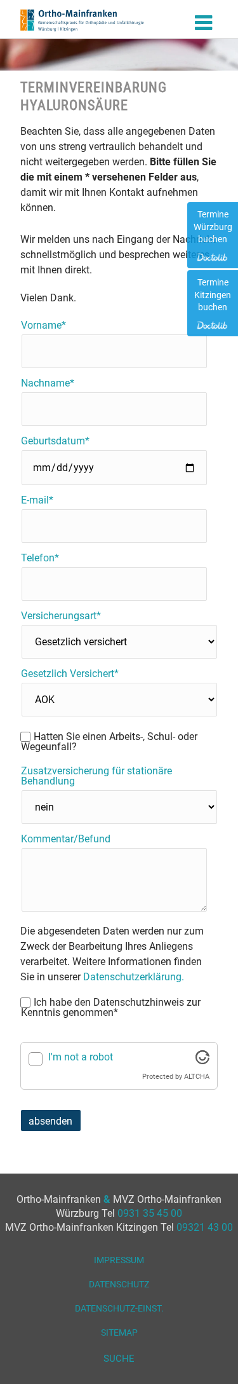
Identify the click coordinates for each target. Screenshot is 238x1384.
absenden (50, 1121)
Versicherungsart (60, 616)
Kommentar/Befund (65, 839)
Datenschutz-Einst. (119, 1308)
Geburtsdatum (54, 441)
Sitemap (119, 1332)
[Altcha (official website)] (202, 1061)
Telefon (43, 558)
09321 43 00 (204, 1227)
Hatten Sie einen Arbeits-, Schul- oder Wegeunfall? (109, 742)
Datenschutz (119, 1284)
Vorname (43, 325)
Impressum (119, 1260)
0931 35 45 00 (149, 1213)
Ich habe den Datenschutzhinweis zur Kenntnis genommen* (111, 1007)
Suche (119, 1358)
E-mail (43, 500)
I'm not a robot (80, 1057)
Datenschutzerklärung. (133, 977)
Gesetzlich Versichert (69, 674)
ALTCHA (196, 1076)
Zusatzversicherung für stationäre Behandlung (96, 776)
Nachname (47, 383)
